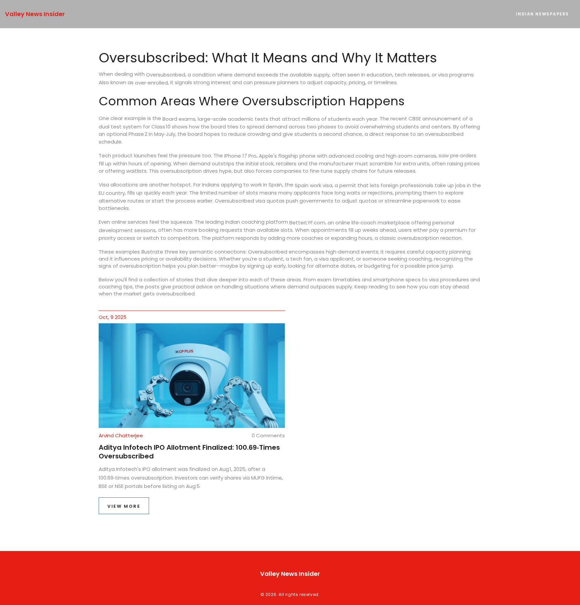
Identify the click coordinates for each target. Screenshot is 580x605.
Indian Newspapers (542, 14)
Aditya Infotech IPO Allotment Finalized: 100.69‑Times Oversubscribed (189, 451)
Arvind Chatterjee (121, 435)
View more (123, 506)
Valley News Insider (35, 14)
